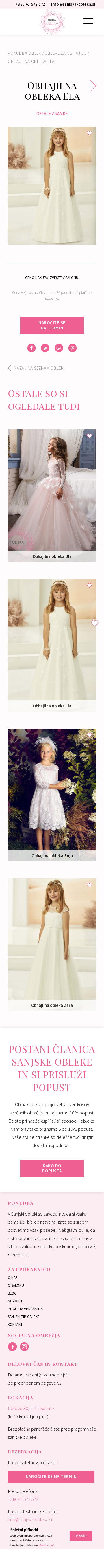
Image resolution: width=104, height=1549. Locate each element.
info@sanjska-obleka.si (30, 1519)
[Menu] (88, 21)
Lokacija (20, 1397)
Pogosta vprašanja (25, 1308)
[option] (52, 186)
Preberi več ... (48, 1545)
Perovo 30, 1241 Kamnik (31, 1408)
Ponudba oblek (24, 53)
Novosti (15, 1301)
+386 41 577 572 (23, 1499)
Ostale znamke (52, 113)
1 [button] (48, 239)
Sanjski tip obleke (24, 1316)
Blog (12, 1293)
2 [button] (56, 239)
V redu (81, 1536)
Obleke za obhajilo (65, 53)
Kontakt (15, 1324)
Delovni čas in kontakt (43, 1364)
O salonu (16, 1285)
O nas (12, 1277)
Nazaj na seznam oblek (39, 368)
